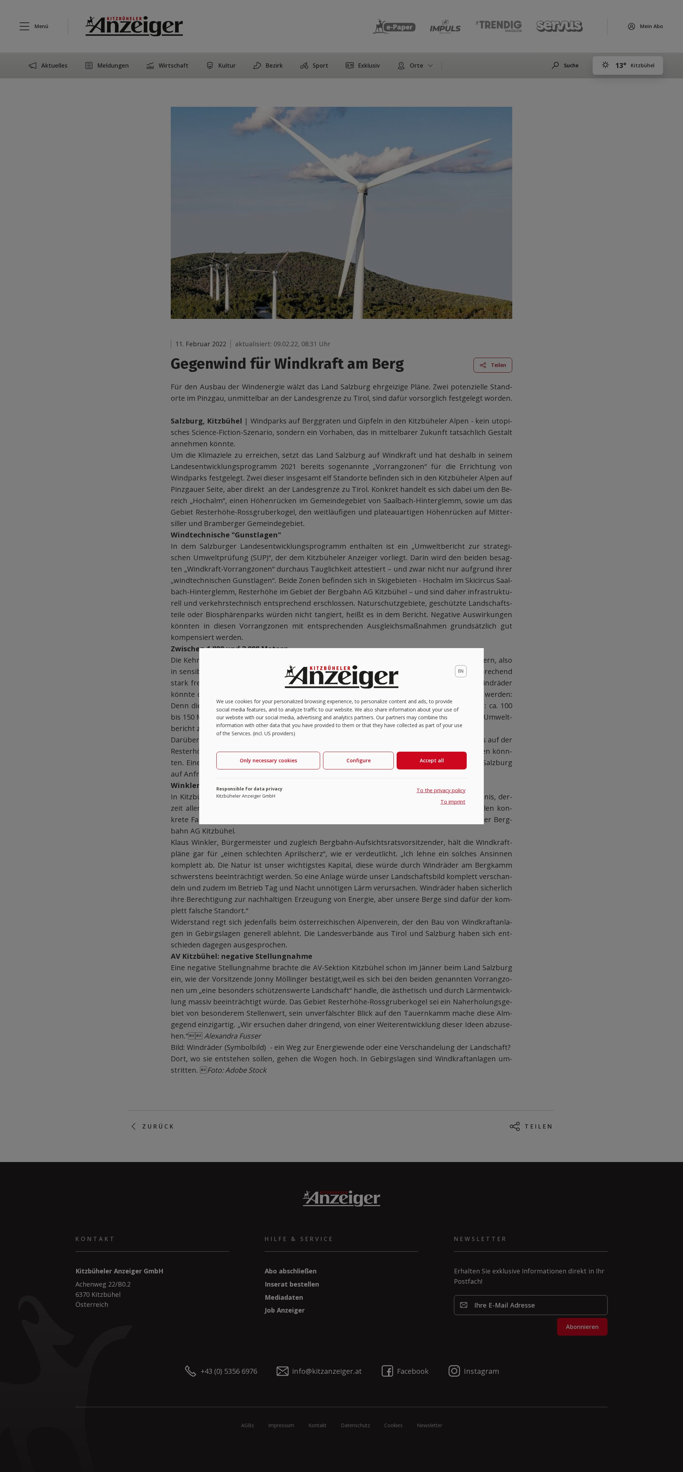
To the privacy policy (441, 790)
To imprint (452, 801)
